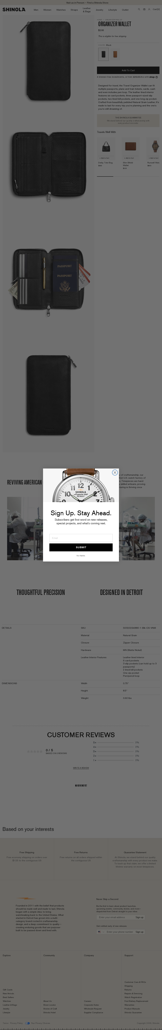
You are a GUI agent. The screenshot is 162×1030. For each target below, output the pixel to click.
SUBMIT (81, 547)
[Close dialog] (115, 472)
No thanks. (81, 555)
